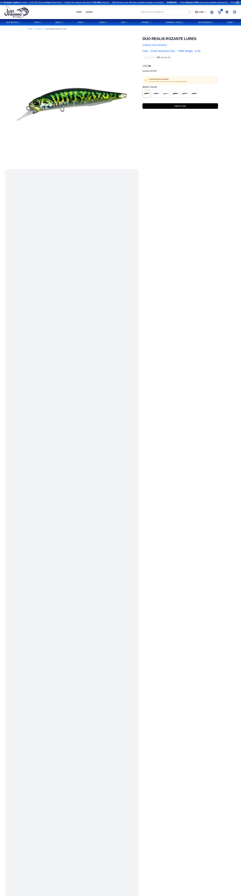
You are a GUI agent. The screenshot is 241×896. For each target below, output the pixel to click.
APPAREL (145, 22)
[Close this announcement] (237, 2)
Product (39, 29)
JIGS (123, 22)
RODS (36, 22)
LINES (80, 22)
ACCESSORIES (204, 22)
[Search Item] (189, 12)
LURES (102, 22)
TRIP (79, 12)
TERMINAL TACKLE (173, 22)
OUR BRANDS (12, 22)
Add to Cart (180, 106)
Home (30, 29)
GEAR (229, 22)
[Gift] (226, 12)
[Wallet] (234, 12)
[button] (71, 102)
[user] (211, 12)
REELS (58, 22)
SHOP (89, 12)
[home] (16, 12)
